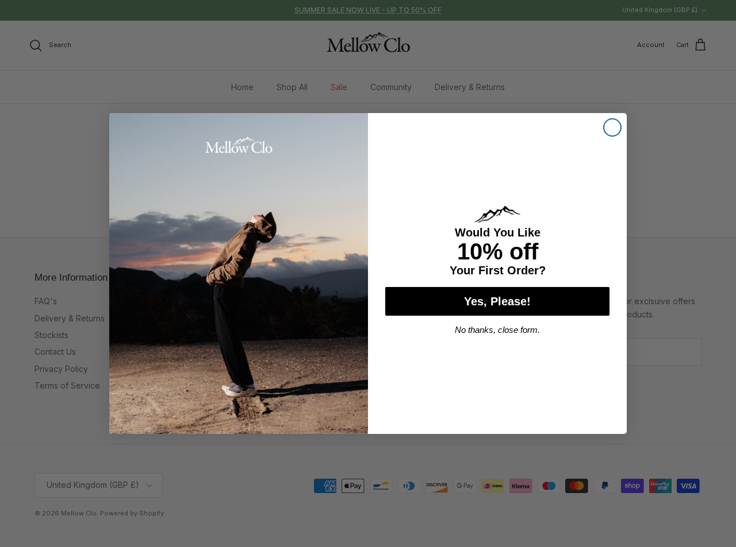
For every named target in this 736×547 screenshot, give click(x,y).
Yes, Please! (497, 301)
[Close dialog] (612, 127)
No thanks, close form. (497, 330)
